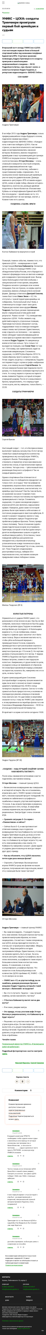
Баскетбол (6, 12)
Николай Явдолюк (22, 1063)
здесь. (16, 1119)
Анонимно (15, 1131)
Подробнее (13, 1116)
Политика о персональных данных (12, 1321)
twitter (28, 1297)
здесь (4, 1054)
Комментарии (23, 1090)
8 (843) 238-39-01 (8, 1287)
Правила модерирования (14, 1265)
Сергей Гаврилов (37, 1063)
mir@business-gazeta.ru (31, 1289)
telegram (29, 1300)
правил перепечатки (23, 1328)
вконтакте (9, 1297)
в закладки (40, 8)
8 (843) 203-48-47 (29, 1287)
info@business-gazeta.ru (10, 1289)
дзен (7, 1300)
